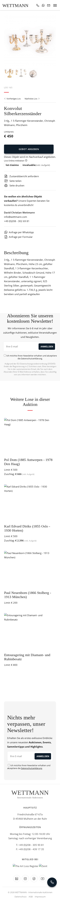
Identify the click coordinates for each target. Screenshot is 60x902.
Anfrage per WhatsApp (21, 232)
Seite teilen (15, 180)
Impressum (40, 896)
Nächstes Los (31, 98)
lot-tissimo (12, 165)
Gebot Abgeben (29, 149)
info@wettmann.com (15, 216)
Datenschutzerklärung (31, 358)
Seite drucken (16, 185)
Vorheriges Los (13, 98)
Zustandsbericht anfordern (24, 176)
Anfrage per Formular (21, 236)
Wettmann (15, 5)
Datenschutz (21, 896)
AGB (31, 896)
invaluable (29, 165)
